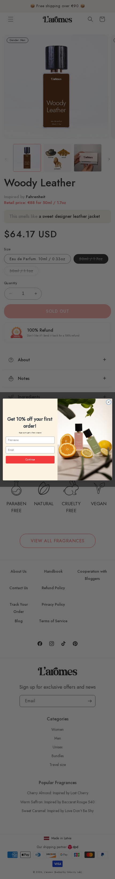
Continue (30, 459)
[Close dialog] (108, 402)
